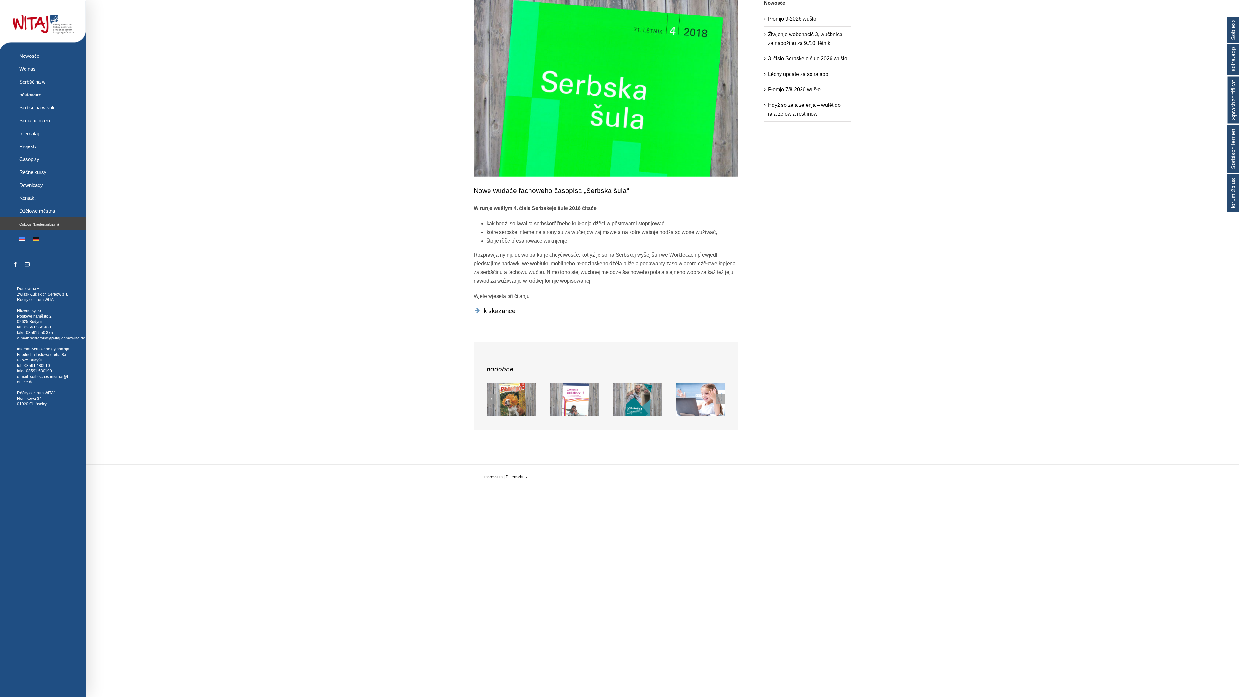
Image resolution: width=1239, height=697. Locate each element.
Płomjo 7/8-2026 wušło (794, 89)
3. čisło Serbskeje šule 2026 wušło (807, 58)
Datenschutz (517, 477)
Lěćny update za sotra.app (798, 74)
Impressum (493, 477)
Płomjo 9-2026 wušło (792, 19)
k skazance (500, 311)
